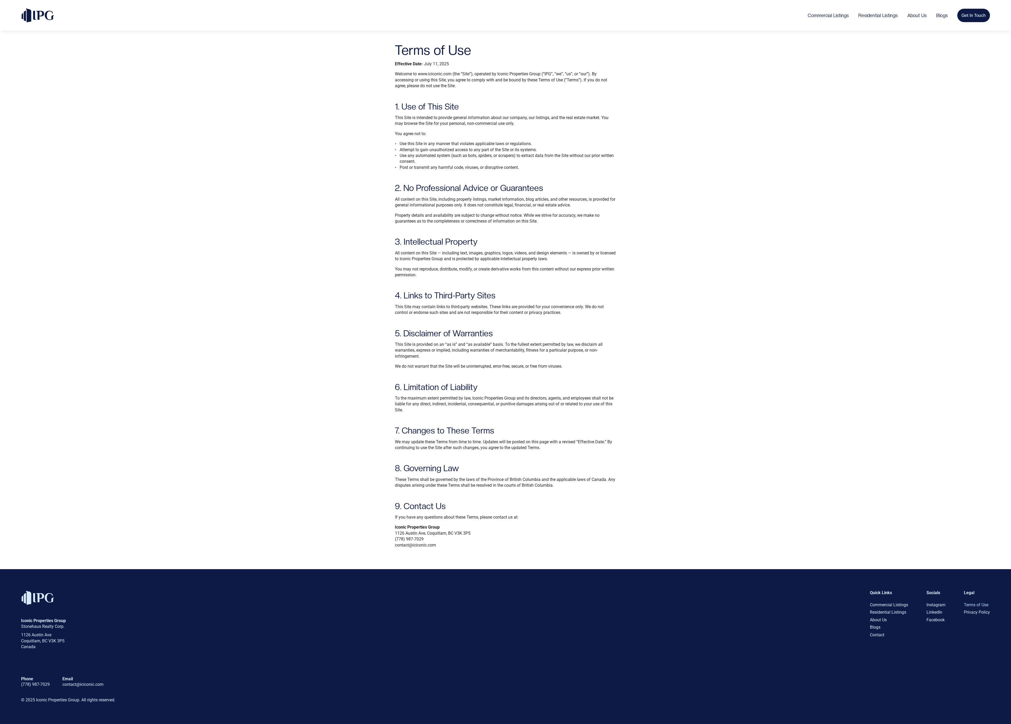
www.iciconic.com (435, 73)
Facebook (935, 619)
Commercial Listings (828, 15)
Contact (877, 634)
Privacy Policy (977, 612)
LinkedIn (934, 612)
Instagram (935, 604)
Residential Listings (878, 15)
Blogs (942, 15)
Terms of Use (976, 604)
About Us (917, 15)
